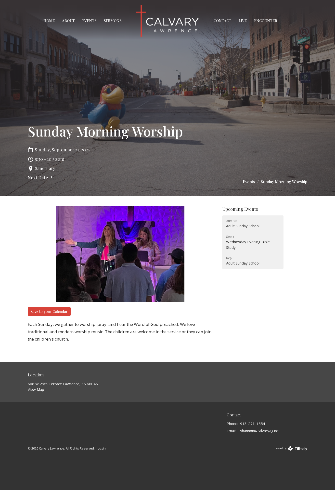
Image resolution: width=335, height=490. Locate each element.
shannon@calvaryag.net (260, 430)
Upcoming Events (240, 209)
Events (89, 20)
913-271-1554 (252, 423)
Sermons (112, 20)
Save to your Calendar (49, 311)
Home (49, 20)
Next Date (38, 178)
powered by (287, 452)
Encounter (265, 20)
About (68, 20)
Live (243, 20)
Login (102, 448)
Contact (222, 20)
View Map (36, 389)
